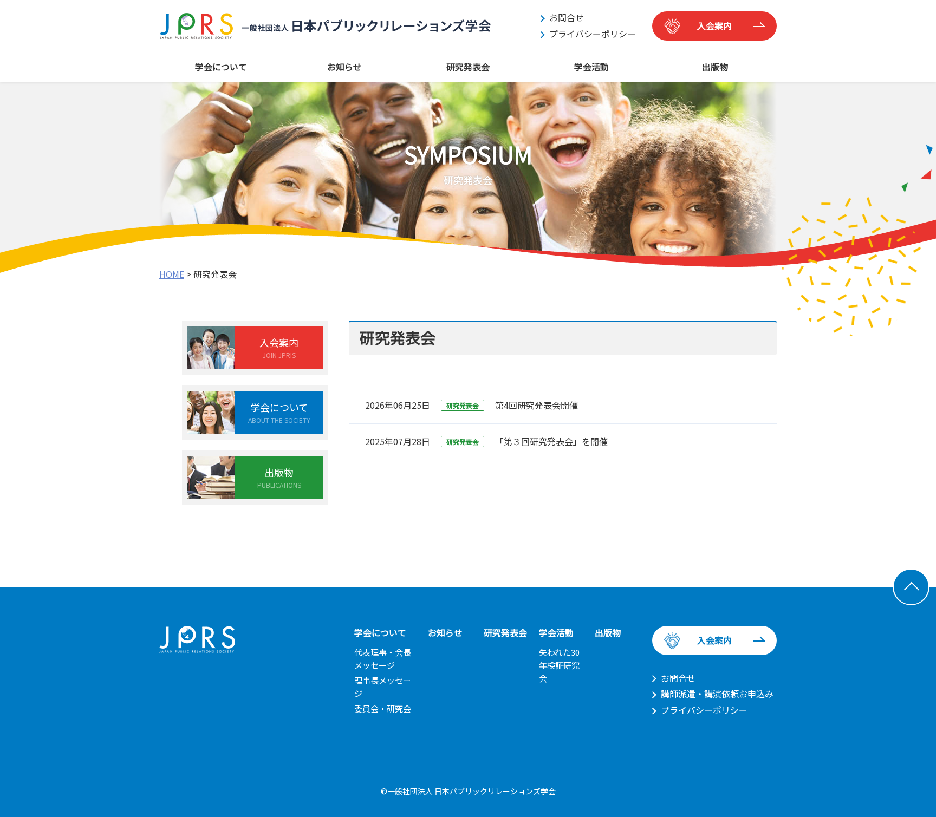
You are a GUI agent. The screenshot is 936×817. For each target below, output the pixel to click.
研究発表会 (468, 66)
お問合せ (566, 17)
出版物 (715, 66)
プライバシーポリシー (592, 33)
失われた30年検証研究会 (559, 665)
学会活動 (591, 66)
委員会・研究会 (382, 708)
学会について (221, 66)
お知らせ (344, 66)
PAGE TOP (911, 586)
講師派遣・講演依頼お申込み (717, 693)
